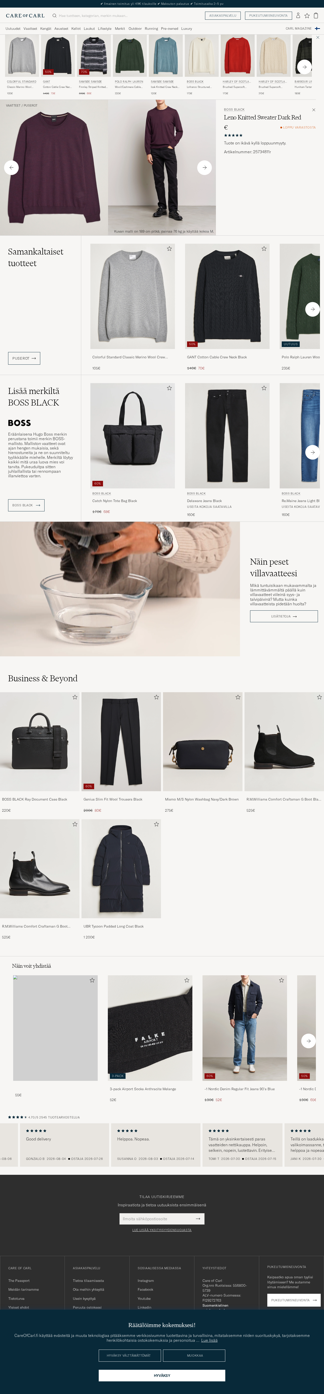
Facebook (145, 1289)
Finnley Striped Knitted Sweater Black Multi (92, 87)
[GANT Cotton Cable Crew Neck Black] (227, 352)
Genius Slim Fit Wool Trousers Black (113, 799)
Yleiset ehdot (18, 1307)
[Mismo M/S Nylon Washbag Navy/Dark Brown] (202, 794)
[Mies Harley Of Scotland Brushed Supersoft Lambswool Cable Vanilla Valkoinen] (274, 56)
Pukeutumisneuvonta (268, 15)
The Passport (19, 1280)
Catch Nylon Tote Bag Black (114, 501)
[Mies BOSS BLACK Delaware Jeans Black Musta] (227, 435)
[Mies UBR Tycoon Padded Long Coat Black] (121, 868)
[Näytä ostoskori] (316, 15)
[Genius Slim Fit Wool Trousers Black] (121, 794)
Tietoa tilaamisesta (88, 1280)
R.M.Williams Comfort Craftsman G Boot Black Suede (284, 799)
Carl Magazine (299, 28)
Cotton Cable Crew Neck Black (57, 87)
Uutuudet (13, 28)
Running (151, 28)
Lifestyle (104, 28)
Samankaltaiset (35, 257)
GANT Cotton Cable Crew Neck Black (217, 357)
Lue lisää (209, 1340)
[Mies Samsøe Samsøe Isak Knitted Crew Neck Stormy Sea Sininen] (166, 56)
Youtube (144, 1298)
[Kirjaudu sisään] (298, 16)
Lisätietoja (281, 616)
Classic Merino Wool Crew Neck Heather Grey (21, 87)
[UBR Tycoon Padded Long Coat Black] (121, 921)
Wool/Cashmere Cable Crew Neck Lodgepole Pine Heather (128, 87)
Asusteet (61, 28)
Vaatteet (30, 28)
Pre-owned (169, 28)
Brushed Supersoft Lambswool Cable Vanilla (273, 87)
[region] (162, 1145)
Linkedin (144, 1307)
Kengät (45, 28)
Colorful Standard (21, 81)
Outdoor (135, 28)
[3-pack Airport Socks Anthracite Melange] (150, 1084)
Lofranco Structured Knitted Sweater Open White (199, 87)
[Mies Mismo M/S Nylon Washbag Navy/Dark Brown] (202, 741)
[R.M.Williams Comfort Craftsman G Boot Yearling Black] (39, 921)
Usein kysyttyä (84, 1298)
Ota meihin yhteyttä (88, 1289)
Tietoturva (16, 1298)
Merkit (120, 28)
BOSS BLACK (195, 81)
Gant (46, 81)
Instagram (146, 1280)
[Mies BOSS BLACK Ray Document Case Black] (39, 741)
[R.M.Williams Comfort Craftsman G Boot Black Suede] (284, 794)
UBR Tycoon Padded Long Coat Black (114, 926)
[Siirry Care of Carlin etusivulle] (25, 16)
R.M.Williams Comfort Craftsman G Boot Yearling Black (35, 926)
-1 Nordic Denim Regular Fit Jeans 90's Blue (240, 1089)
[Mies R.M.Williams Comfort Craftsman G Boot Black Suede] (284, 741)
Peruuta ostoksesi (87, 1307)
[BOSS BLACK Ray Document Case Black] (39, 794)
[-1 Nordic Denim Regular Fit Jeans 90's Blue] (244, 1084)
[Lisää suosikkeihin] (168, 250)
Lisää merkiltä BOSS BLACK (33, 397)
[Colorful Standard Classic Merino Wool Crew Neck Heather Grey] (132, 352)
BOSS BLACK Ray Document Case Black (34, 799)
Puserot (30, 105)
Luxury (186, 28)
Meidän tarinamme (23, 1289)
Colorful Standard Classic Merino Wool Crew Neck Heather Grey (128, 357)
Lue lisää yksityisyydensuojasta (162, 1230)
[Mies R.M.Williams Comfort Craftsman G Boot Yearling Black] (39, 868)
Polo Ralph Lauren (129, 81)
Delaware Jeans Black (204, 501)
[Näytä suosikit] (307, 15)
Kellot (76, 28)
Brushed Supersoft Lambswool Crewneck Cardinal (235, 87)
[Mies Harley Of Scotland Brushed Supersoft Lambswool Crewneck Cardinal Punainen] (238, 56)
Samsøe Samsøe (90, 81)
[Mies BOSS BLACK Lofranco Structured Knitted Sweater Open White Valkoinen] (202, 56)
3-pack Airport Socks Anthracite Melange (143, 1089)
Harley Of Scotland (237, 82)
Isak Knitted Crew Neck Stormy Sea (164, 87)
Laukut (89, 28)
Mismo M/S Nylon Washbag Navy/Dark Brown (202, 799)
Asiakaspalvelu (222, 15)
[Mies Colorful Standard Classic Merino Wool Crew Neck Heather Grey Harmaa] (22, 56)
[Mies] (55, 1028)
